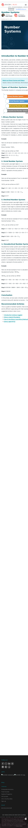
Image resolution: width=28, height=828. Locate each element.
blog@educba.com (21, 9)
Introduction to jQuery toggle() (13, 315)
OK (26, 818)
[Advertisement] (18, 345)
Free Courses (5, 791)
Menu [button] (24, 4)
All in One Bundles (6, 799)
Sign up (3, 801)
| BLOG (14, 5)
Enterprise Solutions (7, 789)
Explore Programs (6, 794)
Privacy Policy (19, 825)
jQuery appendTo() (9, 321)
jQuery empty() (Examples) (12, 317)
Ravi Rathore (21, 16)
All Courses (4, 796)
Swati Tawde (9, 16)
